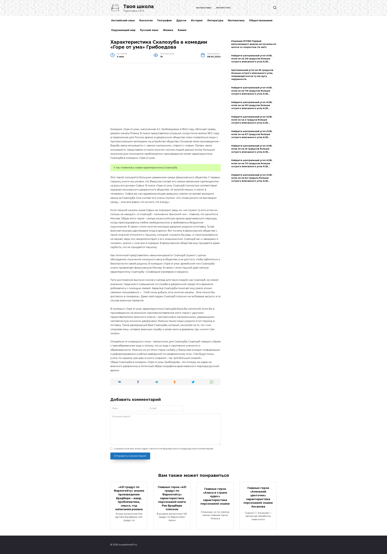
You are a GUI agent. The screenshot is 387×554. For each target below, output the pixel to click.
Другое (181, 20)
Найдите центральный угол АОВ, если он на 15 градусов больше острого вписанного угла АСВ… (251, 149)
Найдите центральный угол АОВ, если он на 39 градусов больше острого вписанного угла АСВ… (251, 105)
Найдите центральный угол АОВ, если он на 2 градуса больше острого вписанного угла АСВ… (251, 119)
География (164, 20)
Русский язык (149, 30)
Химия (182, 30)
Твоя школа (138, 6)
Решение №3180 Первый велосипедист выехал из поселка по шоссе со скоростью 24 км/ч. (253, 44)
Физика (168, 30)
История (197, 20)
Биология (146, 20)
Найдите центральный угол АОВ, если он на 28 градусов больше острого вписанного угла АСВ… (251, 58)
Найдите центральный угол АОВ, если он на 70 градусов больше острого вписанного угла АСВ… (251, 163)
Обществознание (261, 20)
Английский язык (123, 20)
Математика (203, 8)
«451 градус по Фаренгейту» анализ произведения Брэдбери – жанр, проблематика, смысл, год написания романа (129, 498)
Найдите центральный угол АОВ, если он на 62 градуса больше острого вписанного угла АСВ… (251, 178)
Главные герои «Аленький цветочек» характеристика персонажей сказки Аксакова (258, 497)
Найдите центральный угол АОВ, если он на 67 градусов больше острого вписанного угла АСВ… (251, 134)
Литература (223, 8)
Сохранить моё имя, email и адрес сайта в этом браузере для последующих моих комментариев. (163, 449)
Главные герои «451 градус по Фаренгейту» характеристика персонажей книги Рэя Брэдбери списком (172, 498)
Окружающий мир (123, 30)
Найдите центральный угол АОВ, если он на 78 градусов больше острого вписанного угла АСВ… (251, 90)
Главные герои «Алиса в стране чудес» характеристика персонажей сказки (215, 496)
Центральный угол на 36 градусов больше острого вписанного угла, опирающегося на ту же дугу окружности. (252, 75)
